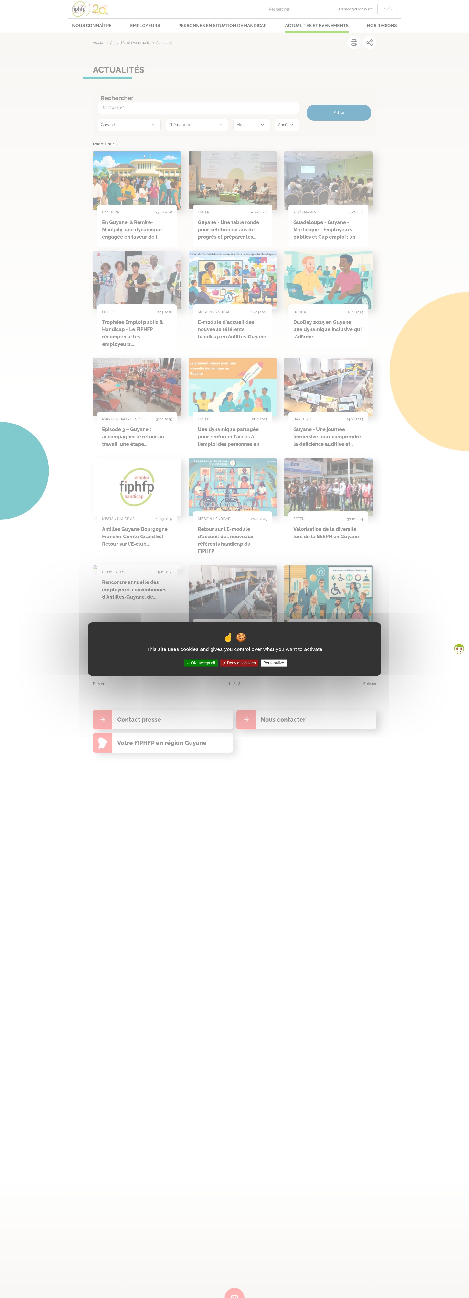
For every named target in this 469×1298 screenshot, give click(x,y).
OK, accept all (202, 663)
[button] (459, 649)
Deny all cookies (241, 663)
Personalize (273, 663)
